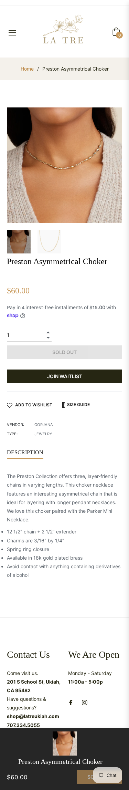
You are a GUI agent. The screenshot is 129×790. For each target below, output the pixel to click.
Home (27, 69)
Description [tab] (25, 452)
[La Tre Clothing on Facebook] (71, 702)
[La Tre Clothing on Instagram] (84, 702)
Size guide (78, 404)
